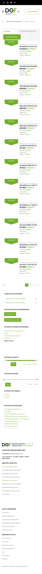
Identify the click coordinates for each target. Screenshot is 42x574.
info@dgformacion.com (16, 453)
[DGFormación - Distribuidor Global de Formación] (11, 11)
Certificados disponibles (13, 320)
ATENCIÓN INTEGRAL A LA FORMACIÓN (17, 419)
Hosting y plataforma (8, 516)
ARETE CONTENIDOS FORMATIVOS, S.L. (17, 416)
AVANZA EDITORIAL (12, 424)
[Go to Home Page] (2, 22)
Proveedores (5, 555)
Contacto (4, 559)
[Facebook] (15, 2)
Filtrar (8, 384)
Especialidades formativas (10, 473)
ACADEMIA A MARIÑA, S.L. (14, 409)
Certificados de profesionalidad (28, 44)
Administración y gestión (13, 336)
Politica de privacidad (8, 548)
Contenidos (5, 512)
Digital (8, 394)
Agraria (8, 338)
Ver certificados (10, 314)
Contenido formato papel (9, 480)
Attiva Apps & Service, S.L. (14, 421)
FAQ (3, 552)
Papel (7, 397)
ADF (7, 333)
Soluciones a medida (8, 526)
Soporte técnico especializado (11, 523)
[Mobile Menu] (3, 11)
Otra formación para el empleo (11, 477)
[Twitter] (11, 2)
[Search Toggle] (19, 12)
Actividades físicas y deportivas (15, 331)
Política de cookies (7, 545)
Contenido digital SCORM (9, 466)
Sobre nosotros (6, 538)
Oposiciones (6, 494)
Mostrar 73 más (8, 340)
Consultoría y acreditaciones (10, 519)
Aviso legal (5, 541)
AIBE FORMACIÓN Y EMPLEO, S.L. (15, 414)
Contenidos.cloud (7, 530)
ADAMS (8, 411)
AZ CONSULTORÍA (11, 426)
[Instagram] (4, 2)
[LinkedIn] (7, 2)
